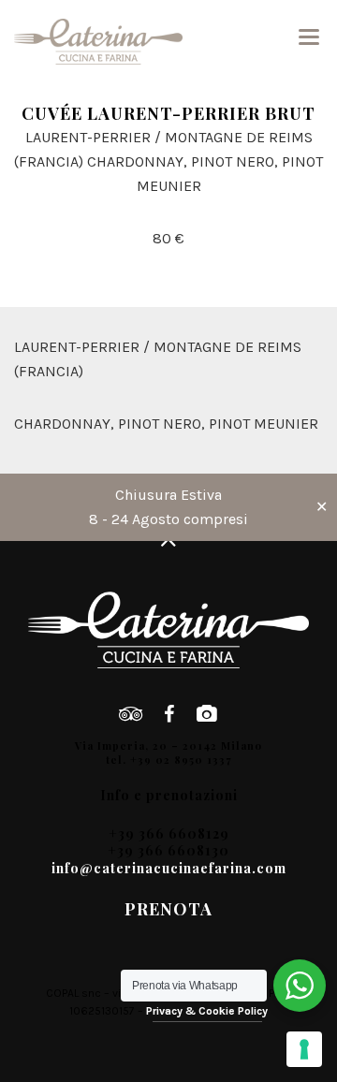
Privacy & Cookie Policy (207, 1010)
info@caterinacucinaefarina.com (168, 868)
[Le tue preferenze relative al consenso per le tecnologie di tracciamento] (304, 1049)
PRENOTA (168, 909)
